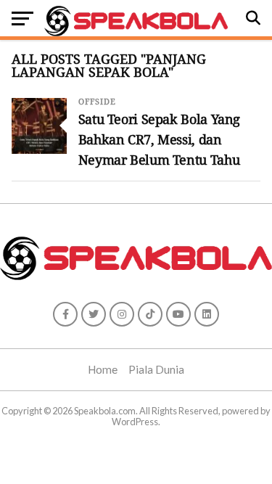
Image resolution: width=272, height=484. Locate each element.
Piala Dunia (156, 369)
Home (103, 369)
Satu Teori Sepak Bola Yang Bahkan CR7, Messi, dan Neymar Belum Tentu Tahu (159, 139)
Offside (97, 102)
